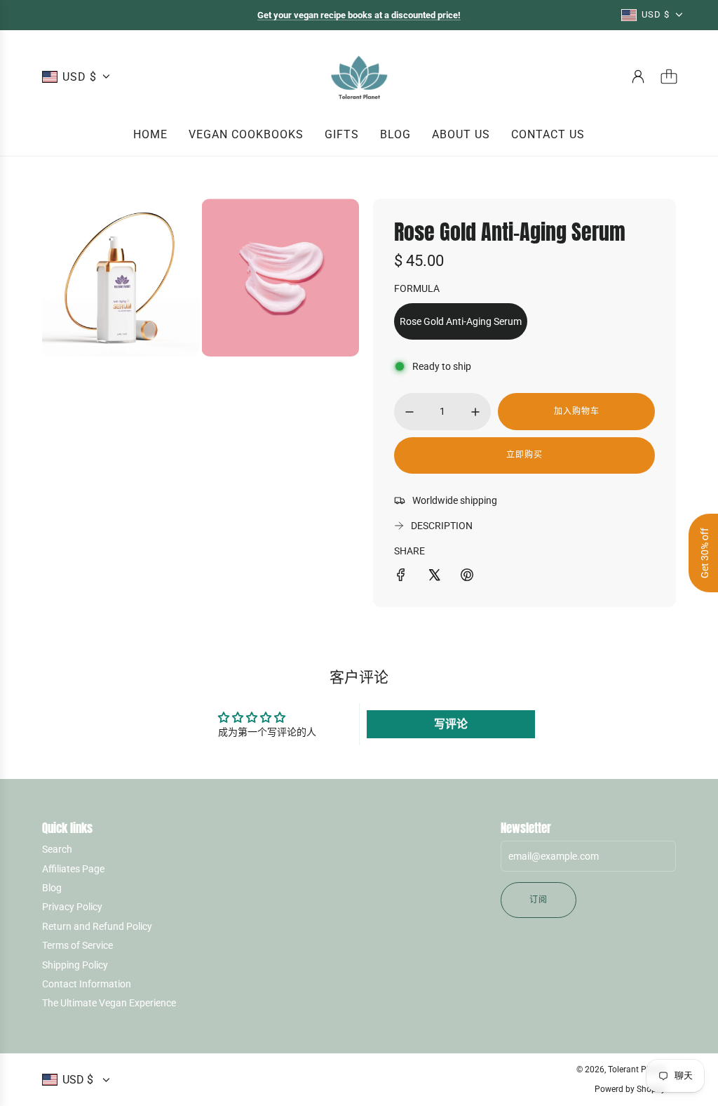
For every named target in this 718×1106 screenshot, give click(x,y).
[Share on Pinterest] (467, 576)
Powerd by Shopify (630, 1089)
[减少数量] (409, 412)
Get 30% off (704, 553)
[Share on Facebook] (401, 576)
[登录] (638, 76)
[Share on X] (434, 576)
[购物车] (668, 76)
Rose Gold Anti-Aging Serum (461, 321)
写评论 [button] (451, 724)
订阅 (538, 900)
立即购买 (524, 455)
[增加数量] (475, 412)
